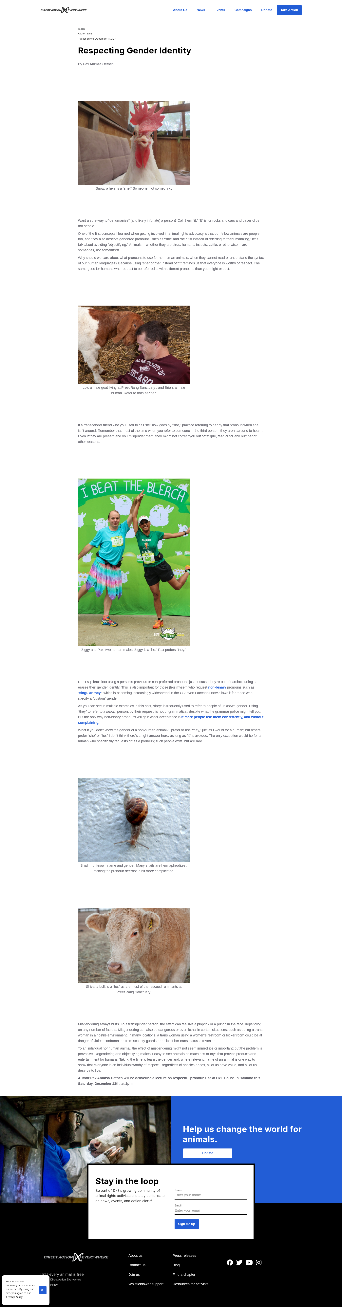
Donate (266, 10)
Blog (176, 1265)
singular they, (90, 693)
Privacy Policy (14, 1297)
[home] (66, 10)
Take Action (289, 10)
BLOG (81, 29)
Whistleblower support (145, 1284)
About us (135, 1256)
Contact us (136, 1265)
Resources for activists (190, 1284)
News (201, 10)
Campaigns (243, 10)
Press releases (184, 1256)
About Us (180, 10)
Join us (134, 1275)
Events (220, 10)
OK (43, 1290)
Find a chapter (184, 1275)
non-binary (217, 687)
